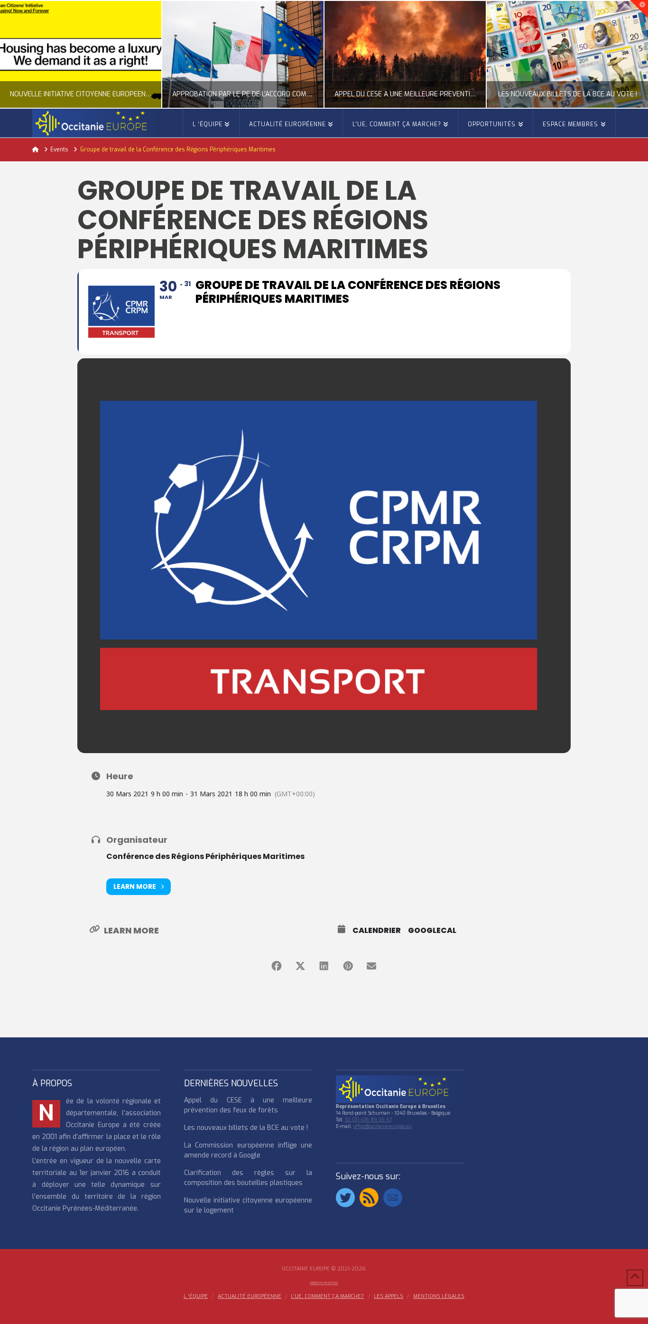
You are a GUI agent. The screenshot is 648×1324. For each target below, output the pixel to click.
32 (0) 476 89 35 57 (368, 1120)
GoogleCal (432, 930)
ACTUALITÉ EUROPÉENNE (249, 1296)
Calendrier (376, 930)
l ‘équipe (196, 1296)
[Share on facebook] (276, 966)
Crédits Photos (324, 1283)
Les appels (388, 1296)
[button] (639, 9)
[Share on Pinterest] (348, 966)
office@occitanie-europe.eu (382, 1126)
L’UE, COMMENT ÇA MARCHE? (327, 1296)
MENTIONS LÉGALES (438, 1296)
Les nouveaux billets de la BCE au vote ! (246, 1127)
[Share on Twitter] (300, 966)
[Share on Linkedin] (324, 966)
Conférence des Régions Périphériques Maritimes (205, 856)
